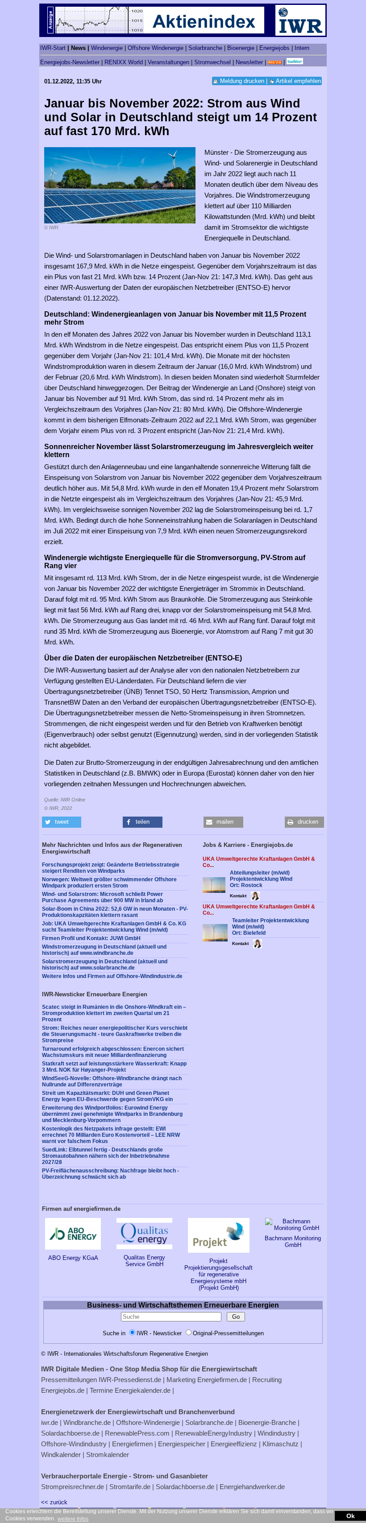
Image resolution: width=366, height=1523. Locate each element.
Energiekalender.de (143, 1390)
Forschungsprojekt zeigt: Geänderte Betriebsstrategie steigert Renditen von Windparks (110, 868)
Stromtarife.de (129, 1486)
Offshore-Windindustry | (75, 1444)
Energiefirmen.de (222, 1379)
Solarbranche (205, 48)
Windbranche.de (87, 1422)
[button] (61, 822)
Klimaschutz (280, 1444)
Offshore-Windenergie (148, 1422)
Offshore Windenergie (155, 48)
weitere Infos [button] (73, 1519)
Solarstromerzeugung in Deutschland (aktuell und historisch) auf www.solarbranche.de (104, 964)
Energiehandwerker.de (252, 1486)
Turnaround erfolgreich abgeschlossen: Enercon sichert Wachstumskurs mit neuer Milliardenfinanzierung (113, 1052)
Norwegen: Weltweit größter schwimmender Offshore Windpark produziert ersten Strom (109, 882)
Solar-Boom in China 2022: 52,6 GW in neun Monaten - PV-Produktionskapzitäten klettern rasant (115, 912)
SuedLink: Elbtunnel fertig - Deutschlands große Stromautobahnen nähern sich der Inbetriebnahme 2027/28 (106, 1156)
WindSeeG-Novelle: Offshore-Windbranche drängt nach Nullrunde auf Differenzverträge (112, 1081)
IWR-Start (53, 48)
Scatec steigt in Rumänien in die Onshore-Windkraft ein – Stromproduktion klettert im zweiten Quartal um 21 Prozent (114, 1013)
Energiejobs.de (62, 1390)
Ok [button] (350, 1515)
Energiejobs (274, 48)
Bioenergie (240, 48)
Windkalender (61, 1454)
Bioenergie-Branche (267, 1422)
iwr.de (49, 1422)
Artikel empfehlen (298, 81)
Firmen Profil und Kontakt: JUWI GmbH (91, 938)
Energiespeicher (181, 1444)
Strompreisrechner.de (72, 1486)
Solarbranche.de (209, 1422)
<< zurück (54, 1502)
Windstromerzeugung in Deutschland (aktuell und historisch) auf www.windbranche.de (104, 950)
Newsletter (249, 62)
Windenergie (107, 48)
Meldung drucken (242, 81)
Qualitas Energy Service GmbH (144, 1260)
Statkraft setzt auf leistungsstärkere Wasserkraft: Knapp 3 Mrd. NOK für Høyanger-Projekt (114, 1067)
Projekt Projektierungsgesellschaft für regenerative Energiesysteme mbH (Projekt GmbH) (218, 1274)
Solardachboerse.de (70, 1433)
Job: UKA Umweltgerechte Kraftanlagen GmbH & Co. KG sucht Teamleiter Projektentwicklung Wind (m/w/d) (114, 926)
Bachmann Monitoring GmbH (293, 1241)
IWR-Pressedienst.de (130, 1379)
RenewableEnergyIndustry (213, 1433)
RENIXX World (123, 62)
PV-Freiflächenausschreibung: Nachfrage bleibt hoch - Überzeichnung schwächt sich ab (110, 1174)
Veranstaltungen (168, 62)
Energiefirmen (132, 1444)
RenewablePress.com (137, 1433)
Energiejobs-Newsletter (70, 62)
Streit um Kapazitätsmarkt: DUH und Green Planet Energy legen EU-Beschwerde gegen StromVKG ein (107, 1096)
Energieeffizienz (234, 1444)
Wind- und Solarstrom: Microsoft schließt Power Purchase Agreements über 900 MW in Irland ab (102, 897)
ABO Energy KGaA (73, 1258)
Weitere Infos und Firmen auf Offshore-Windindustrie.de (112, 976)
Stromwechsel (212, 62)
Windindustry (276, 1433)
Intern (302, 48)
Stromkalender (107, 1454)
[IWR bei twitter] (295, 62)
